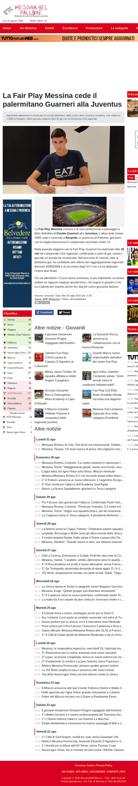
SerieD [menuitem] (49, 28)
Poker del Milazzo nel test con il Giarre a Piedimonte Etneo (79, 696)
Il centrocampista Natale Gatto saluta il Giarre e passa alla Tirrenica (84, 537)
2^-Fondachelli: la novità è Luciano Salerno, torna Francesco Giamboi (86, 661)
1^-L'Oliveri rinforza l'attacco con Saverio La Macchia (75, 719)
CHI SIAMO (68, 771)
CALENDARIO (97, 771)
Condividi (46, 312)
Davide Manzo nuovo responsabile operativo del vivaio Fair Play (107, 357)
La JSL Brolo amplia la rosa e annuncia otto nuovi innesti (78, 670)
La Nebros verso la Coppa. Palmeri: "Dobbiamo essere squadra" (83, 529)
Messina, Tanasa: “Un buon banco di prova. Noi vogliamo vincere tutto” (87, 449)
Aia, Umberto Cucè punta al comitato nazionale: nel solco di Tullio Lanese (88, 617)
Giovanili (48, 295)
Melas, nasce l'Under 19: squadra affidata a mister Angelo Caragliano (60, 376)
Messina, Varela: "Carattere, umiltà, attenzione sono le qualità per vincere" (89, 559)
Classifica (10, 313)
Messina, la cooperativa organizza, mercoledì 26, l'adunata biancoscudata (89, 648)
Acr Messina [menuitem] (28, 28)
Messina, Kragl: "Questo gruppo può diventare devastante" (79, 590)
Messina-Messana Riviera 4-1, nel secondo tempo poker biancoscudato (87, 475)
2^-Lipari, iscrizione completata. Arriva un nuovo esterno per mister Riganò (89, 657)
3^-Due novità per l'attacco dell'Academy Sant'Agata (75, 484)
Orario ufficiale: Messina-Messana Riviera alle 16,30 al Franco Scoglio (86, 630)
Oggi (131, 177)
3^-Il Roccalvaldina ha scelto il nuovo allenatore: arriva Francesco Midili (87, 564)
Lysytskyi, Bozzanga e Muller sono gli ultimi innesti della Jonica (82, 533)
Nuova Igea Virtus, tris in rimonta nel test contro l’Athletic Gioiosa (83, 749)
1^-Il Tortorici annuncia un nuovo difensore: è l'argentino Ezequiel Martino (88, 480)
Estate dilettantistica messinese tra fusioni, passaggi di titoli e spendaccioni (89, 723)
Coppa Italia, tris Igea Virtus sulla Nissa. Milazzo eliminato (78, 471)
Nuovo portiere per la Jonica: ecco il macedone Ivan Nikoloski (81, 621)
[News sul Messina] (26, 11)
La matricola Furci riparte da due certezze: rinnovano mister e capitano (86, 599)
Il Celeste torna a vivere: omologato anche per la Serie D (78, 613)
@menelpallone (78, 299)
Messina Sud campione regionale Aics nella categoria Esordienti (108, 413)
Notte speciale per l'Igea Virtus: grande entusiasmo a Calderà (80, 692)
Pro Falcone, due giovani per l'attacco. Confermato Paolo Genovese (85, 502)
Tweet (66, 312)
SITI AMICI (82, 771)
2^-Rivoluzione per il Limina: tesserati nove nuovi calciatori (79, 652)
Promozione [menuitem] (94, 28)
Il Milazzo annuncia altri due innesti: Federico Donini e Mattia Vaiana (85, 688)
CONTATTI (112, 771)
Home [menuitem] (7, 28)
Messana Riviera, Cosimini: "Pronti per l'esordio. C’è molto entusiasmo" (87, 506)
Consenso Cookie (84, 765)
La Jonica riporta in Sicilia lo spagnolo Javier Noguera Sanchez (82, 586)
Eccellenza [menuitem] (70, 28)
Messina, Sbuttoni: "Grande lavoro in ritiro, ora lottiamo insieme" (82, 541)
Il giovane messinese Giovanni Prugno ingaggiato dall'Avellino (60, 339)
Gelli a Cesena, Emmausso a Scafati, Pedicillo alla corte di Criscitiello (86, 555)
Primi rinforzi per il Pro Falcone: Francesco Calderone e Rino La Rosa (86, 626)
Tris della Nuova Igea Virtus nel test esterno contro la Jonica (80, 674)
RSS (122, 771)
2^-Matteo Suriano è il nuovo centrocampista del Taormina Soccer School (88, 714)
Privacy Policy (104, 765)
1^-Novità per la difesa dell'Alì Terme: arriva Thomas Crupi (79, 745)
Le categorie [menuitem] (119, 28)
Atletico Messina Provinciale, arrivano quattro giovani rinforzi (80, 665)
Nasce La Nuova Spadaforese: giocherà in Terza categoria (79, 488)
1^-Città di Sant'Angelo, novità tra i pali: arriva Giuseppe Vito (80, 737)
